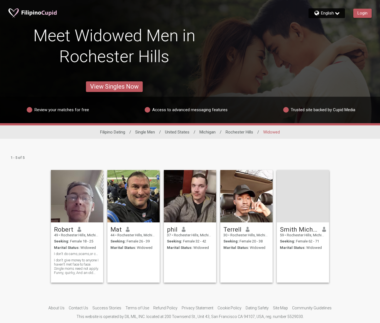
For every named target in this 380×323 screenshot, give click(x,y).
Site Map (280, 308)
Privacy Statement (197, 308)
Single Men (145, 132)
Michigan (207, 132)
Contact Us (78, 308)
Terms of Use (137, 308)
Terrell (232, 229)
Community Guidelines (312, 308)
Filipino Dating (112, 132)
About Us (56, 308)
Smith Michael (299, 229)
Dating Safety (257, 308)
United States (177, 132)
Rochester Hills (239, 132)
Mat (116, 229)
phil (172, 229)
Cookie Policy (229, 308)
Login (362, 13)
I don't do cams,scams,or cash (77, 254)
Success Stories (106, 308)
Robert (63, 229)
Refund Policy (165, 308)
